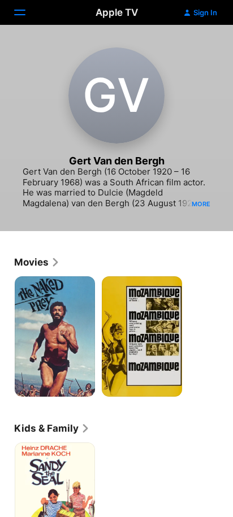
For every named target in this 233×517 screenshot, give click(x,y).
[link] (37, 262)
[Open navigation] (26, 12)
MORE (201, 204)
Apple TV (117, 12)
